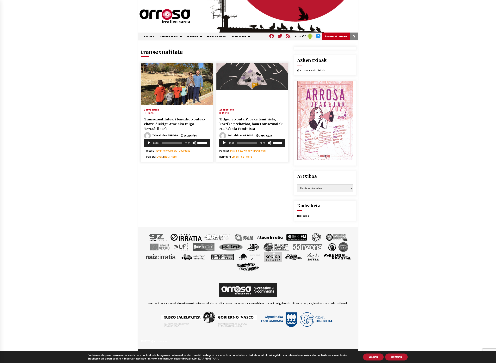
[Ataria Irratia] (244, 237)
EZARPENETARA (208, 358)
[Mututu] (194, 143)
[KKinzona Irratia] (307, 246)
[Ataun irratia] (269, 237)
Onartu (373, 357)
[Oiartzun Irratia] (193, 256)
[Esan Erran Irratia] (159, 246)
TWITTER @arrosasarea (154, 341)
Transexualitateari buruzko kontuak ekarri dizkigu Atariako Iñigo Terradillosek (175, 124)
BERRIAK (149, 113)
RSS (166, 156)
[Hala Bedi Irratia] (231, 246)
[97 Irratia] (158, 237)
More (174, 156)
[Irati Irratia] (253, 246)
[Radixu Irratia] (249, 256)
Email (160, 156)
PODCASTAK (239, 36)
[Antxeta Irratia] (186, 237)
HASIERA (149, 36)
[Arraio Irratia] (217, 237)
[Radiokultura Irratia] (222, 256)
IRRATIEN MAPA (216, 36)
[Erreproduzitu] (149, 143)
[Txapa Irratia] (293, 256)
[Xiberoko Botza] (313, 256)
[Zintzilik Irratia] (248, 266)
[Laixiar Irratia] (343, 246)
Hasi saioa (303, 215)
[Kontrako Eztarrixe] (332, 246)
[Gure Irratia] (203, 246)
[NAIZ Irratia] (161, 256)
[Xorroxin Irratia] (337, 256)
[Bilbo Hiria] (296, 237)
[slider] (202, 142)
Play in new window (166, 150)
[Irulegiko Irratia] (276, 246)
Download (184, 150)
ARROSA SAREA (169, 36)
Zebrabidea (151, 109)
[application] (177, 143)
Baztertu (396, 357)
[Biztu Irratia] (316, 237)
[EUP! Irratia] (181, 246)
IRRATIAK (192, 36)
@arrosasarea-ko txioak (311, 70)
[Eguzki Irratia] (336, 237)
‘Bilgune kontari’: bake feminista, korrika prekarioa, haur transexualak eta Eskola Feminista (251, 124)
